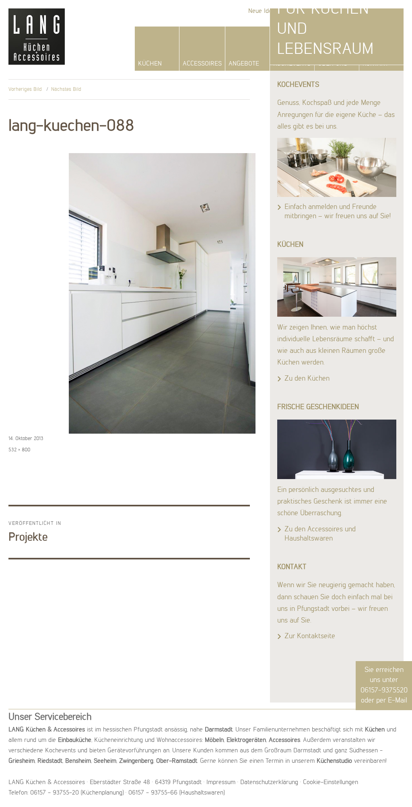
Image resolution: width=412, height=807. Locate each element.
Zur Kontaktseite (309, 636)
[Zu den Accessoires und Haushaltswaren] (336, 449)
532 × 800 (19, 450)
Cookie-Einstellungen (330, 782)
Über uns (332, 64)
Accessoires (202, 64)
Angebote (244, 64)
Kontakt (375, 64)
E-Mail (397, 700)
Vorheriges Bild (25, 89)
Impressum (220, 782)
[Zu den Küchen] (336, 287)
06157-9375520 (384, 690)
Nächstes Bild (66, 89)
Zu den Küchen (307, 378)
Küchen (150, 64)
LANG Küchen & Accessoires (35, 29)
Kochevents (292, 64)
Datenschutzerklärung (269, 782)
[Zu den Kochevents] (336, 167)
